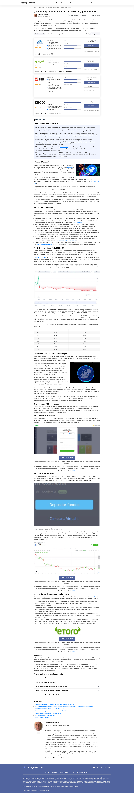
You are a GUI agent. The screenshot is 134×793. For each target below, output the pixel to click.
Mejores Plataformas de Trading (64, 2)
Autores (47, 772)
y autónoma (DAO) (71, 240)
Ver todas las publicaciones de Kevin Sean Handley (58, 757)
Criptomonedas (79, 2)
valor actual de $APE (41, 257)
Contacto (54, 772)
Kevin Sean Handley (52, 722)
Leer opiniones (91, 48)
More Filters (38, 34)
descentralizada (61, 240)
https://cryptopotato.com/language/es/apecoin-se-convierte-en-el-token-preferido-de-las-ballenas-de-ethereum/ (65, 706)
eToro (94, 596)
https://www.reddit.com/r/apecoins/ (44, 717)
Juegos (100, 2)
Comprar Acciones (90, 2)
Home (35, 7)
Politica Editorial (64, 772)
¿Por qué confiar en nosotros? (81, 772)
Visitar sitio (91, 45)
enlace (73, 470)
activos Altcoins (64, 147)
